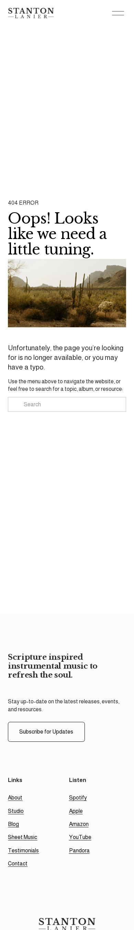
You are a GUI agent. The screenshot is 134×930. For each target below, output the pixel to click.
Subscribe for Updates (46, 732)
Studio (16, 811)
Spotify (78, 798)
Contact (17, 863)
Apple (76, 811)
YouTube (80, 837)
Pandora (79, 850)
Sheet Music (22, 837)
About (15, 798)
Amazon (79, 824)
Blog (13, 824)
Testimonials (23, 850)
